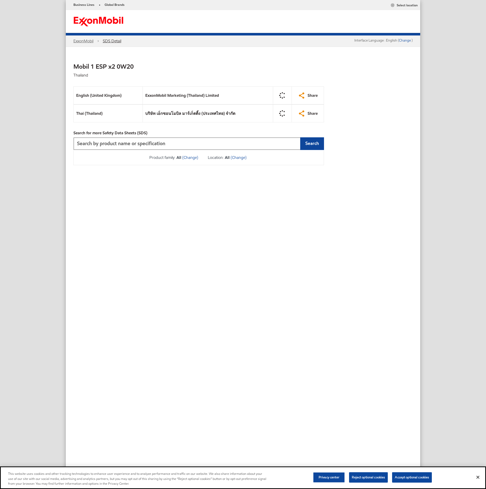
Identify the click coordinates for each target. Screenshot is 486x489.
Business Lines (83, 5)
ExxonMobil (83, 41)
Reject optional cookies (368, 477)
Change (405, 40)
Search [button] (312, 143)
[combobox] (199, 144)
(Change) (190, 157)
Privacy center (329, 477)
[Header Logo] (98, 21)
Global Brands (115, 5)
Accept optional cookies (412, 477)
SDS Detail (112, 41)
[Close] (477, 477)
